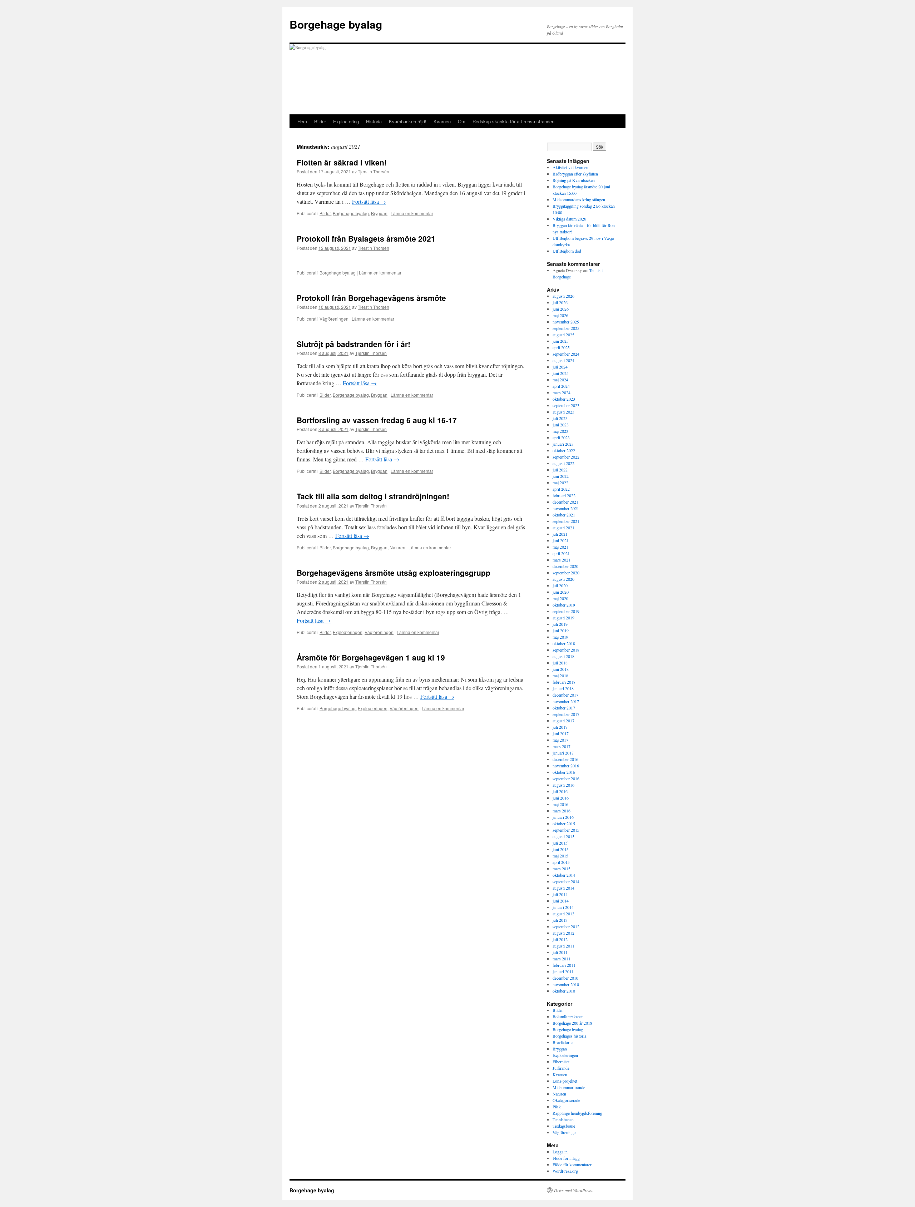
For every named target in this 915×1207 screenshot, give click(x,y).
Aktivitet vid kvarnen (570, 167)
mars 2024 (561, 392)
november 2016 (566, 765)
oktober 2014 (564, 875)
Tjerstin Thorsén (373, 171)
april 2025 (561, 347)
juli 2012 (560, 939)
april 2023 (561, 437)
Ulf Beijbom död (567, 251)
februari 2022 (564, 495)
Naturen (397, 547)
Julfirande (561, 1068)
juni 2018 (561, 669)
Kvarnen (442, 121)
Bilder (320, 121)
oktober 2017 (564, 708)
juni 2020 (561, 592)
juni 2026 (561, 309)
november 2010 (566, 984)
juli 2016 (560, 791)
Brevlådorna (563, 1042)
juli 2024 (560, 367)
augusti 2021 (563, 527)
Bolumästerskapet (568, 1016)
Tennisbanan (563, 1119)
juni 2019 (561, 630)
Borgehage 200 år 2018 (572, 1023)
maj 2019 (560, 637)
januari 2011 (563, 971)
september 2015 (566, 830)
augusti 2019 (563, 617)
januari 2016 (563, 817)
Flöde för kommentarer (572, 1164)
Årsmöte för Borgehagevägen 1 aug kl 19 (371, 657)
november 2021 (566, 508)
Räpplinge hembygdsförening (577, 1113)
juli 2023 (560, 418)
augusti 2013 (563, 913)
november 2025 (566, 322)
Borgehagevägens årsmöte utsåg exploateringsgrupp (393, 572)
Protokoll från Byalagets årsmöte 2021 (366, 238)
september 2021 (566, 521)
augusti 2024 (563, 360)
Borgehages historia (569, 1036)
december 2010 (565, 978)
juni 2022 (561, 476)
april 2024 (561, 386)
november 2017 (566, 701)
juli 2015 (560, 843)
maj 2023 (560, 431)
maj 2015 (560, 856)
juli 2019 (560, 624)
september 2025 (566, 328)
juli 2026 (560, 302)
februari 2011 (564, 965)
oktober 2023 (564, 399)
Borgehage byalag (336, 24)
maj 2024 (560, 379)
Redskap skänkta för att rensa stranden (513, 121)
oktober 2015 (564, 823)
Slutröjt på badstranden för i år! (353, 343)
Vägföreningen (334, 319)
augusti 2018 (563, 656)
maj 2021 (560, 547)
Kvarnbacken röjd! (407, 121)
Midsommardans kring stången (579, 199)
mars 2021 (561, 560)
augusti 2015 (563, 836)
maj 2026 (560, 315)
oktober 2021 (564, 515)
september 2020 (566, 572)
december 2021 (565, 502)
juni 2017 (561, 733)
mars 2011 (561, 958)
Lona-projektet (565, 1081)
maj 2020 (560, 598)
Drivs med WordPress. (573, 1190)
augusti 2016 (563, 785)
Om (461, 121)
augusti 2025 (563, 334)
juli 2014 (560, 894)
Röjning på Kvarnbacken (574, 180)
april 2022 (561, 489)
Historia (374, 121)
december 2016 (565, 759)
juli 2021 (560, 534)
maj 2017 (560, 740)
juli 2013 (560, 920)
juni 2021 (561, 540)
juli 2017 (560, 727)
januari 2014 (563, 907)
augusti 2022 (563, 463)
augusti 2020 (563, 579)
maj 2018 (560, 675)
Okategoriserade (566, 1100)
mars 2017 (561, 746)
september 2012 (566, 926)
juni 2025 (561, 341)
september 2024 (566, 354)
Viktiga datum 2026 (569, 219)
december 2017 (565, 695)
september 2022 (566, 457)
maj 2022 (560, 482)
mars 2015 (561, 868)
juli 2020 (560, 585)
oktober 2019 (564, 605)
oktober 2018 (564, 643)
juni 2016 (561, 798)
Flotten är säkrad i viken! (342, 162)
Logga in (560, 1151)
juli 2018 (560, 663)
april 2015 (561, 862)
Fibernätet (561, 1061)
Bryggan (379, 213)
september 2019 (566, 611)
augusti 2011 (563, 946)
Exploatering (346, 121)
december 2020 (565, 566)
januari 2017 (563, 753)
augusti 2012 (563, 933)
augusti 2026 (563, 296)
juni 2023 (561, 424)
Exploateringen (347, 632)
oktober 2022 (564, 450)
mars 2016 (561, 810)
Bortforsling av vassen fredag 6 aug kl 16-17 (377, 420)
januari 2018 (563, 688)
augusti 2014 (563, 888)
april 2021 (561, 553)
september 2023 (566, 405)
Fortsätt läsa (369, 201)
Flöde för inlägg (566, 1158)
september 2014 (566, 881)
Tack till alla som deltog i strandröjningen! (373, 496)
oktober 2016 (564, 772)
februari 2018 (564, 682)
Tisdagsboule (564, 1126)
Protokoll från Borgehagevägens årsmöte (371, 297)
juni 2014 (561, 901)
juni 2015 (561, 849)
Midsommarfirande (569, 1087)
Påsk (557, 1106)
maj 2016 (560, 804)
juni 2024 (561, 373)
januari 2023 (563, 444)
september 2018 (566, 650)
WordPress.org (565, 1171)
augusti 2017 (563, 720)
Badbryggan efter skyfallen (575, 174)
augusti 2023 (563, 412)
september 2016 (566, 778)
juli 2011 (560, 952)
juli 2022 (560, 470)
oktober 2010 (564, 991)
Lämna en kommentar (412, 213)
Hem (302, 121)
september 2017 (566, 714)
